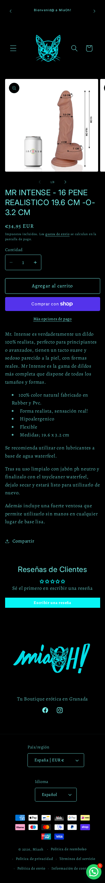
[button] (13, 48)
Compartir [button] (23, 541)
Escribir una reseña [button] (52, 603)
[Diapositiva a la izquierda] (39, 182)
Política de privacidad (34, 858)
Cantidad (14, 250)
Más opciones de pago (52, 318)
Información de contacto (72, 868)
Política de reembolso (69, 849)
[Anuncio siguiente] (94, 11)
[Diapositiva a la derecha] (65, 182)
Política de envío (31, 868)
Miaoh (38, 849)
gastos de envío (57, 234)
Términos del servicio (77, 858)
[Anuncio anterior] (10, 11)
